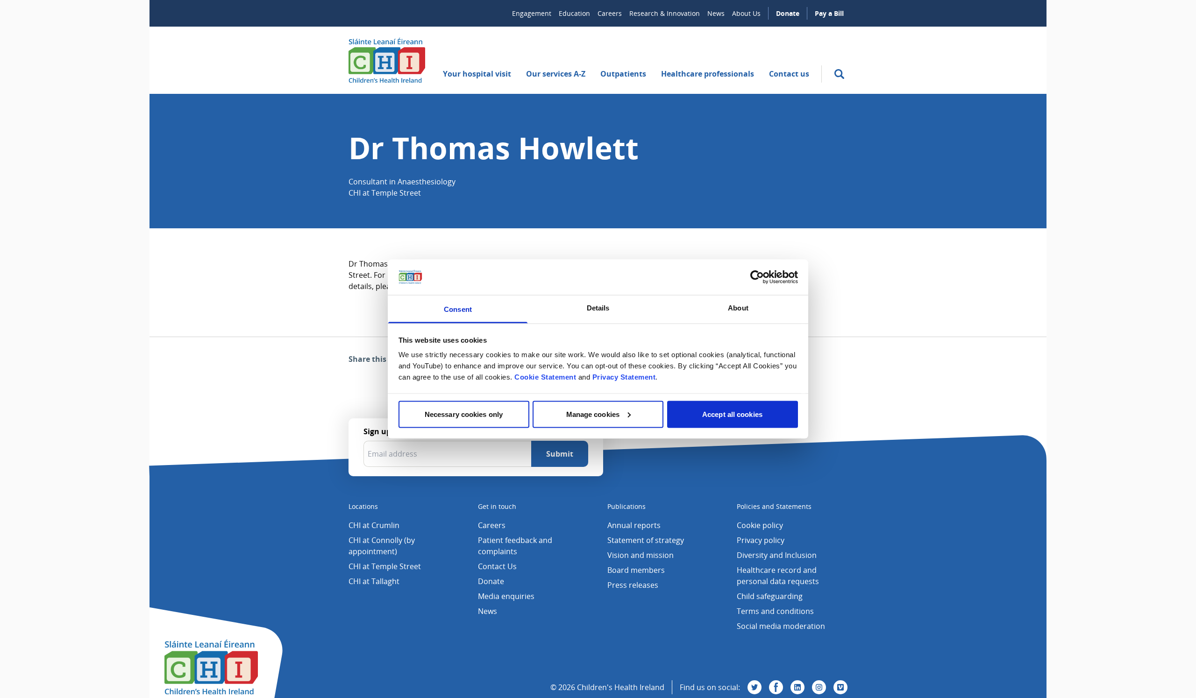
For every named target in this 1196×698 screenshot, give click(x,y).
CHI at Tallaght (374, 581)
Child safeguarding (770, 596)
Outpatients (623, 74)
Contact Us (497, 566)
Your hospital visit (477, 74)
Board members (636, 570)
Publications (626, 506)
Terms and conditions (775, 611)
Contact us (789, 74)
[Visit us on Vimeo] (840, 687)
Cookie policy (760, 525)
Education (574, 13)
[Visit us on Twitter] (755, 687)
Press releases (632, 585)
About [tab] (738, 308)
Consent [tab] (458, 309)
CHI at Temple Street (385, 566)
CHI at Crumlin (374, 525)
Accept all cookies (732, 414)
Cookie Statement (545, 377)
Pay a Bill (829, 13)
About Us (746, 13)
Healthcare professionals (707, 74)
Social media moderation (781, 626)
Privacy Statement (624, 377)
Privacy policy (760, 540)
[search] (839, 74)
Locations (363, 506)
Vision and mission (640, 555)
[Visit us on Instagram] (819, 687)
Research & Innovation (664, 13)
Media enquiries (506, 596)
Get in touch (497, 506)
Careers (610, 13)
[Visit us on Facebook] (776, 687)
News (716, 13)
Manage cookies (592, 414)
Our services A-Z (555, 74)
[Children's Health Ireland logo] (387, 60)
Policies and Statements (774, 506)
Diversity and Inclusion (777, 555)
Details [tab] (598, 308)
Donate (787, 13)
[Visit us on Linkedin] (797, 687)
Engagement (531, 13)
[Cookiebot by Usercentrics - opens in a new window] (757, 277)
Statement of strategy (645, 540)
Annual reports (634, 525)
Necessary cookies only (464, 414)
